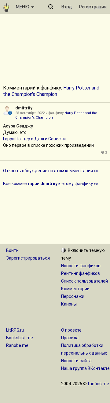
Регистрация (92, 7)
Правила (70, 337)
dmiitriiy (23, 107)
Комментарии (75, 288)
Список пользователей (84, 281)
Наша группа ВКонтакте (85, 368)
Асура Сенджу (18, 126)
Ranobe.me (17, 345)
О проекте (71, 330)
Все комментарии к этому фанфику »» (50, 183)
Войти (12, 250)
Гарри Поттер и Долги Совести (34, 138)
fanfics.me (98, 383)
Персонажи (72, 296)
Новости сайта (76, 360)
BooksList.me (19, 337)
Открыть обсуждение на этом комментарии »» (50, 170)
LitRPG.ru (15, 330)
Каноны (69, 304)
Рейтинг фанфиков (80, 273)
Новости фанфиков (81, 265)
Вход (66, 7)
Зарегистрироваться (28, 258)
